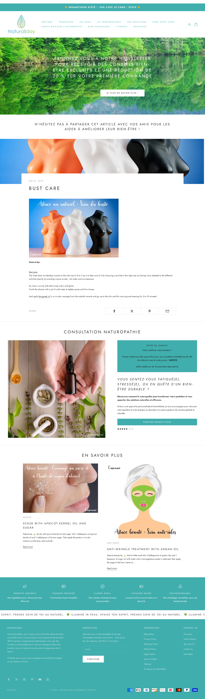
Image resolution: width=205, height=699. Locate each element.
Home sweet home (163, 22)
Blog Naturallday (99, 26)
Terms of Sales (150, 659)
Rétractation (149, 634)
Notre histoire (190, 639)
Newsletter (188, 654)
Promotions (66, 22)
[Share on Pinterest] (149, 311)
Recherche (140, 26)
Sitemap (147, 663)
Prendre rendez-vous (157, 422)
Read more (28, 546)
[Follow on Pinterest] (32, 679)
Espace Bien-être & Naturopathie (62, 26)
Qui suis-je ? (189, 643)
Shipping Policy (151, 643)
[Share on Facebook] (114, 311)
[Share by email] (167, 311)
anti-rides (113, 543)
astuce (27, 517)
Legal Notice (149, 654)
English (11, 690)
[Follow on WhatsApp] (47, 679)
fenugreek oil (44, 296)
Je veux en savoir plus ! (122, 93)
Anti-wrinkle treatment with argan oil (143, 549)
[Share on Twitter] (132, 311)
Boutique (47, 22)
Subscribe (93, 659)
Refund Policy (150, 648)
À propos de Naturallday (155, 668)
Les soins (85, 22)
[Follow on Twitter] (16, 679)
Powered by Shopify (85, 690)
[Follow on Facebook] (8, 679)
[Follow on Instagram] (24, 679)
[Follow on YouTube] (39, 679)
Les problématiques (109, 22)
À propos (121, 26)
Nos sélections (136, 22)
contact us (188, 648)
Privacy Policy (150, 639)
